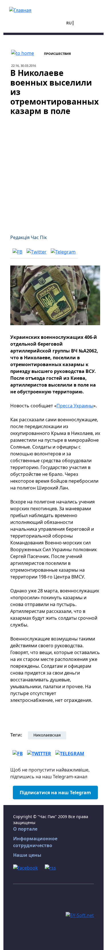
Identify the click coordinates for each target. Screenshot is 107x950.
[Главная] (20, 10)
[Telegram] (63, 251)
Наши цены (27, 855)
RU (69, 23)
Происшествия (57, 53)
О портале (25, 829)
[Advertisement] (53, 171)
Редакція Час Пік (28, 237)
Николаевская (47, 735)
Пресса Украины (74, 406)
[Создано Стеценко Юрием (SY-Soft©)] (80, 915)
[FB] (17, 251)
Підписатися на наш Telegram (55, 792)
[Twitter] (37, 251)
